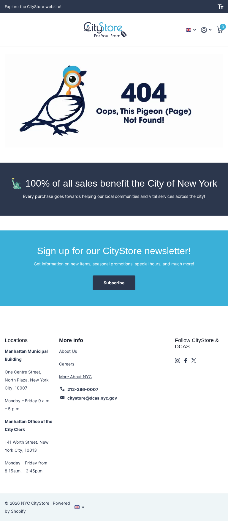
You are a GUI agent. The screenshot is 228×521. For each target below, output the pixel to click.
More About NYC (75, 376)
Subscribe (114, 282)
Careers (66, 363)
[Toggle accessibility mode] (220, 7)
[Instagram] (177, 360)
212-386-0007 (82, 389)
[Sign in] (206, 30)
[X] (193, 360)
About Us (68, 351)
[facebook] (185, 360)
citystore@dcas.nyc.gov (92, 397)
